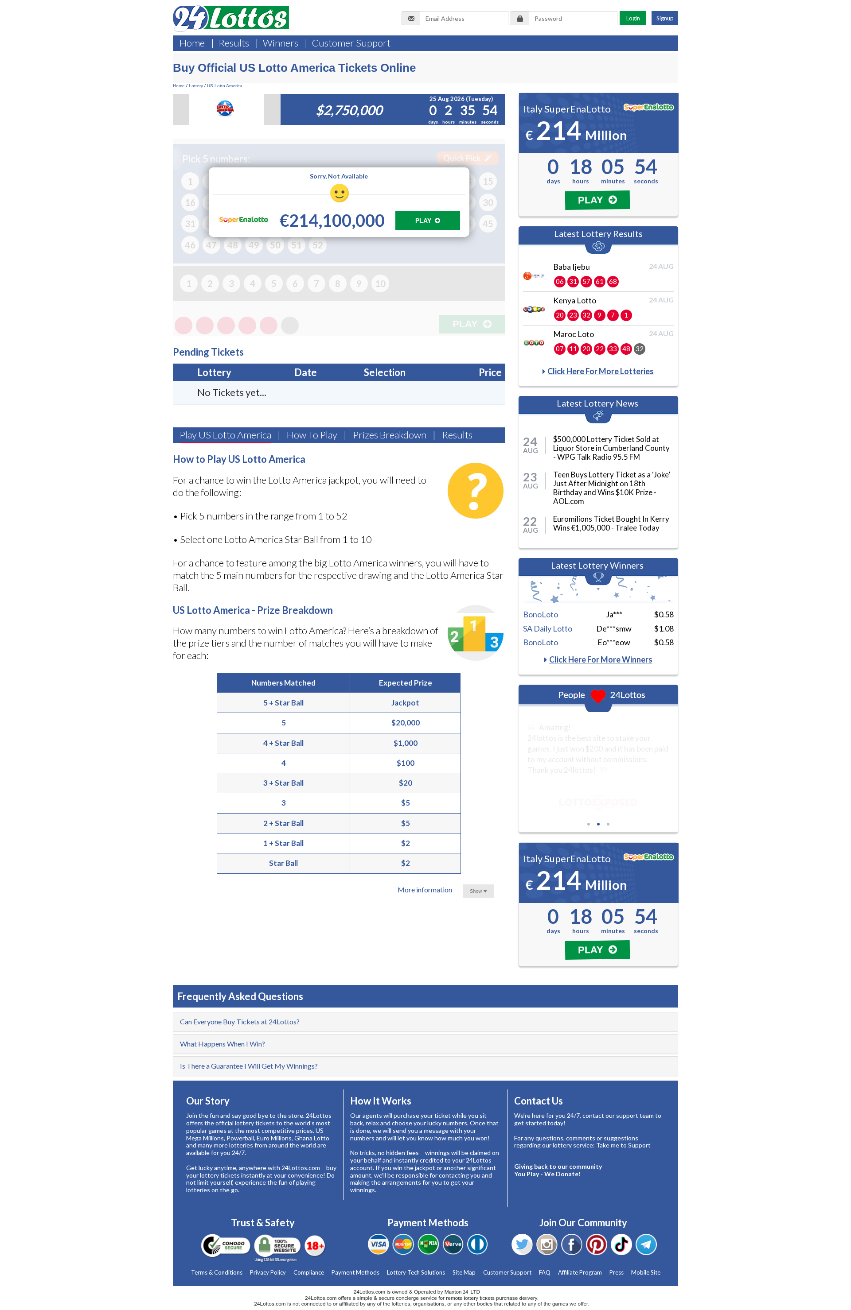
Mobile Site (645, 1272)
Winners (280, 43)
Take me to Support (623, 1145)
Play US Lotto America (225, 435)
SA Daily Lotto (547, 628)
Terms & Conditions (216, 1272)
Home (192, 43)
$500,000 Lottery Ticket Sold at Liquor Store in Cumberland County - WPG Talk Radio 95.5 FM (611, 447)
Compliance (308, 1272)
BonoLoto (540, 614)
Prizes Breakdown (389, 435)
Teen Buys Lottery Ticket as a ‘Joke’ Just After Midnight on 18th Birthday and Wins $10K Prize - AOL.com (611, 488)
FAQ (544, 1272)
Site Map (464, 1272)
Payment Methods (355, 1272)
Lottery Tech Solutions (416, 1272)
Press (616, 1272)
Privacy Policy (268, 1272)
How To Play (312, 435)
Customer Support (351, 43)
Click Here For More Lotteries (600, 371)
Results (234, 43)
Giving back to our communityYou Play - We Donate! (558, 1170)
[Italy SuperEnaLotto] (243, 219)
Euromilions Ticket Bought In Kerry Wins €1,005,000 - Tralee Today (611, 523)
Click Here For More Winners (600, 659)
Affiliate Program (580, 1272)
